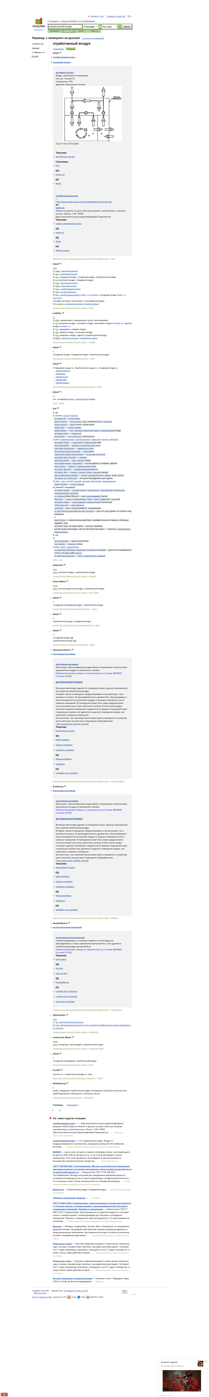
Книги (81, 31)
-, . (92, 1206)
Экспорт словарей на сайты (42, 1297)
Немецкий (35, 48)
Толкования (54, 31)
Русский (35, 56)
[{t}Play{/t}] (60, 53)
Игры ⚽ (94, 31)
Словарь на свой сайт (115, 16)
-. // (92, 1169)
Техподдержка (69, 1291)
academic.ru (39, 30)
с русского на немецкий (93, 38)
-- (81, 259)
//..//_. (72, 724)
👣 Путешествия (40, 1293)
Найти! (127, 26)
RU (129, 16)
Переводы (68, 31)
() (91, 304)
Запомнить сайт (97, 16)
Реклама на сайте (81, 1291)
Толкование (58, 49)
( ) (86, 445)
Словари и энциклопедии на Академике (71, 21)
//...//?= (84, 202)
